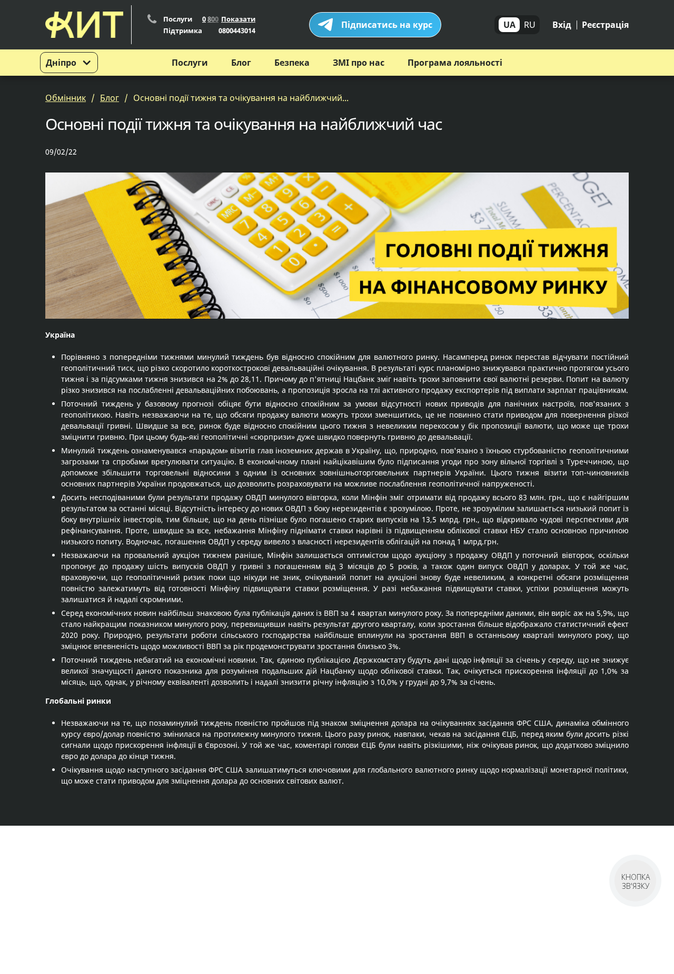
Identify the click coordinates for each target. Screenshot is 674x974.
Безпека (292, 62)
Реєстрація (605, 25)
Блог (241, 62)
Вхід (561, 25)
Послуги (190, 62)
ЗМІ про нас (358, 62)
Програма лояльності (455, 62)
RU (530, 25)
